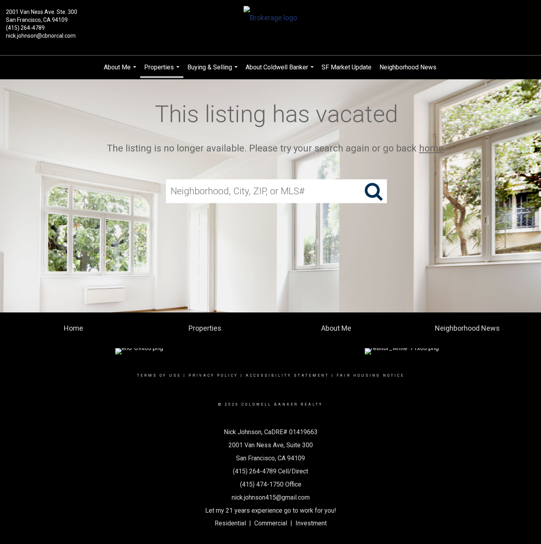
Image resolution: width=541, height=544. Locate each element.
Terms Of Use (159, 375)
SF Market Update (346, 67)
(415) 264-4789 (25, 28)
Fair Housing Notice (370, 375)
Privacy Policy (213, 375)
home (431, 148)
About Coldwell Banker (281, 71)
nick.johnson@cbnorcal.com (41, 36)
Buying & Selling (213, 71)
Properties (162, 70)
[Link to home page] (270, 18)
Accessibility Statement (287, 375)
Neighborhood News (407, 67)
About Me (121, 71)
